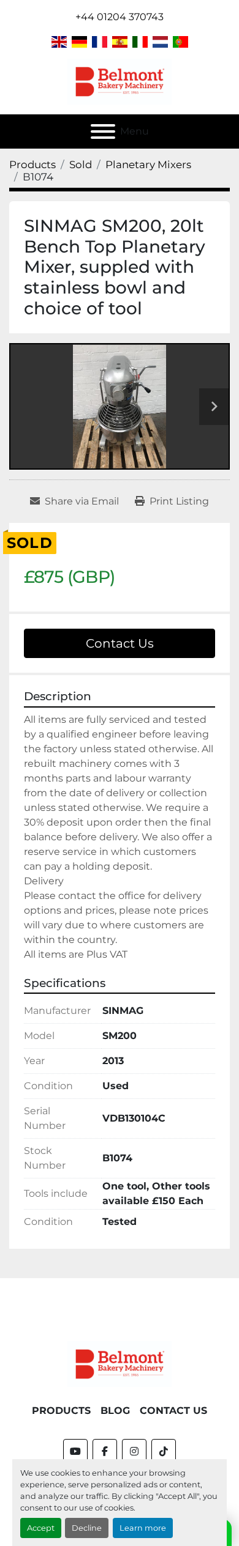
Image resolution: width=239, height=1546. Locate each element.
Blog (115, 1410)
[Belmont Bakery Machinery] (119, 1363)
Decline (87, 1528)
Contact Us (120, 643)
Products (61, 1410)
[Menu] (103, 131)
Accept (41, 1528)
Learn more (143, 1528)
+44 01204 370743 (119, 17)
